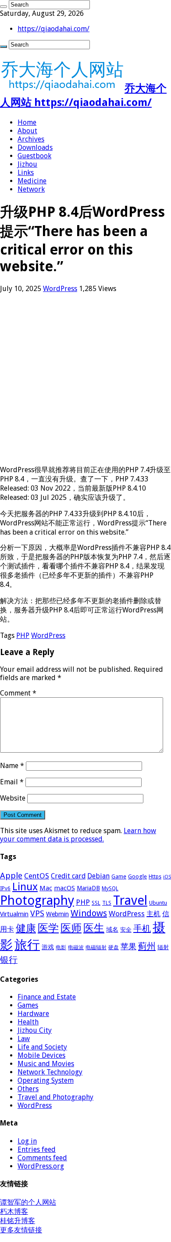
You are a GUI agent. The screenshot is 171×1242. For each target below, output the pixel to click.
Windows (89, 913)
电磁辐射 (96, 947)
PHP (22, 635)
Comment (18, 693)
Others (28, 1089)
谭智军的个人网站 (28, 1202)
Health (28, 1022)
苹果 (128, 946)
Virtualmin (14, 914)
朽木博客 (14, 1211)
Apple (11, 875)
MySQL (110, 888)
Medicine (32, 181)
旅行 (27, 944)
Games (28, 1005)
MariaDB (88, 888)
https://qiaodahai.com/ (53, 29)
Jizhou (27, 164)
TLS (106, 903)
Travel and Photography (55, 1097)
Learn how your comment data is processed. (78, 835)
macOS (64, 888)
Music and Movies (46, 1064)
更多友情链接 (21, 1230)
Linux (25, 887)
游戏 (48, 947)
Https (155, 877)
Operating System (46, 1080)
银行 (9, 960)
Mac (45, 888)
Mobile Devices (41, 1055)
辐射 (163, 947)
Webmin (57, 914)
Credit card (68, 876)
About (27, 131)
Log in (27, 1141)
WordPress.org (41, 1166)
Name (12, 765)
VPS (37, 913)
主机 (153, 914)
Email (12, 782)
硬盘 (113, 947)
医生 (93, 928)
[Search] (3, 6)
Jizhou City (35, 1030)
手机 (142, 928)
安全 (126, 929)
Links (26, 172)
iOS (167, 877)
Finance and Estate (47, 997)
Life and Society (42, 1047)
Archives (31, 139)
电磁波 (76, 947)
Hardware (33, 1013)
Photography (37, 900)
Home (27, 122)
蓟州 (147, 946)
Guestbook (34, 156)
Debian (98, 876)
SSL (96, 903)
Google (137, 876)
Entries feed (37, 1149)
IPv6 (5, 888)
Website (12, 798)
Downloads (35, 147)
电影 (61, 947)
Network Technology (50, 1072)
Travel (130, 900)
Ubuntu (158, 903)
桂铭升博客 (17, 1221)
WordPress (60, 288)
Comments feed (42, 1158)
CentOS (36, 875)
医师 (71, 928)
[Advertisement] (85, 379)
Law (24, 1038)
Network (31, 189)
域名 (112, 929)
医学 (48, 928)
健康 (26, 928)
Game (118, 877)
